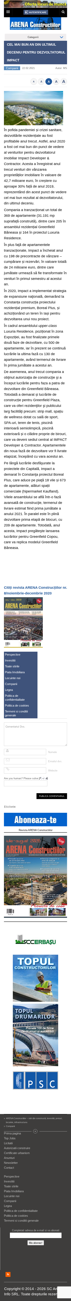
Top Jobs (10, 1138)
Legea (9, 689)
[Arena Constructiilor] (35, 25)
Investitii (10, 660)
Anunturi (9, 1157)
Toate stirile (12, 666)
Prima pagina (12, 1133)
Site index (35, 1131)
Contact (9, 1167)
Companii (12, 68)
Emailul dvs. (55, 761)
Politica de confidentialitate (15, 697)
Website (52, 770)
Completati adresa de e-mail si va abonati (35, 1230)
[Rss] (8, 1274)
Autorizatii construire (17, 1148)
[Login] (35, 12)
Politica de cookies (17, 705)
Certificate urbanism (17, 1153)
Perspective (12, 654)
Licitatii (8, 1143)
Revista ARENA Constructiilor (35, 830)
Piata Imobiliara (15, 672)
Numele (52, 752)
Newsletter (11, 1162)
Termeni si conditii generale (16, 713)
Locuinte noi (12, 678)
